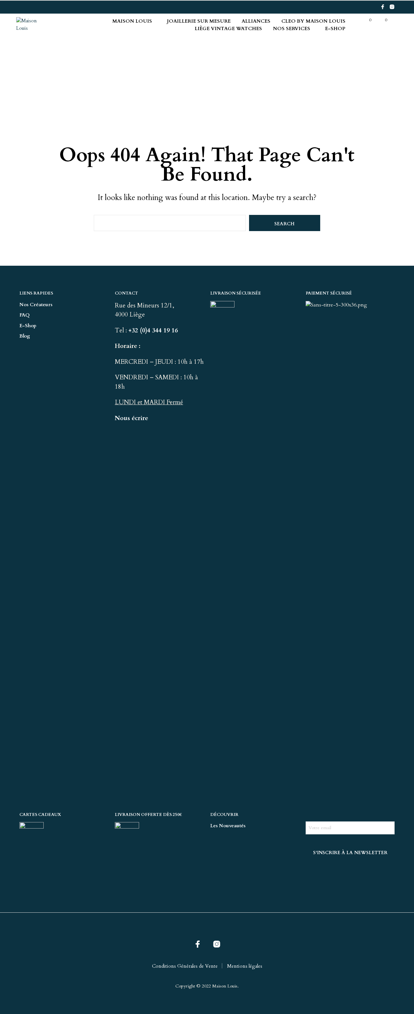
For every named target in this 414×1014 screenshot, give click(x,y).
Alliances (256, 21)
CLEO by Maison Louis (313, 21)
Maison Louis (132, 21)
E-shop (335, 28)
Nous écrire (131, 418)
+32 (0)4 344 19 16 (154, 330)
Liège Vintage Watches (228, 28)
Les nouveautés (227, 825)
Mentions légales (244, 966)
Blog (24, 336)
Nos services (291, 28)
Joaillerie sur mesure (199, 21)
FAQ (24, 315)
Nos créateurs (35, 304)
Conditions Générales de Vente (185, 966)
